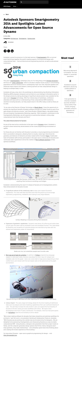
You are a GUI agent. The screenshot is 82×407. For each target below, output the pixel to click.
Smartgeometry (42, 57)
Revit (47, 136)
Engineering (23, 38)
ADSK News (7, 6)
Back (7, 14)
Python (37, 255)
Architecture (14, 38)
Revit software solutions (43, 140)
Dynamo (13, 98)
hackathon (11, 313)
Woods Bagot (38, 107)
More (14, 6)
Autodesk (11, 42)
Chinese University (52, 81)
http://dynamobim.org (10, 335)
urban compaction (17, 82)
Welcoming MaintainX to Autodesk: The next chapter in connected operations (70, 73)
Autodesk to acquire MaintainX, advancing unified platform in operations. (70, 87)
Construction (31, 38)
